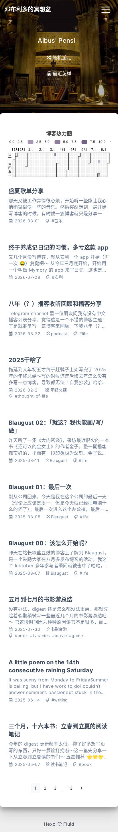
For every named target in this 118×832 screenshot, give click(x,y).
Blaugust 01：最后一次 (40, 487)
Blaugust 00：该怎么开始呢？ (49, 543)
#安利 (57, 277)
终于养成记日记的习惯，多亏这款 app (59, 247)
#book (21, 635)
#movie (59, 635)
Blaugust (58, 460)
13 (70, 788)
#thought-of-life (31, 396)
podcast (59, 333)
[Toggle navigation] (105, 9)
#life (83, 333)
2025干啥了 (25, 360)
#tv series (40, 635)
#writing (60, 699)
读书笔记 (59, 764)
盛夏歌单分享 (26, 191)
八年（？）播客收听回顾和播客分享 (55, 304)
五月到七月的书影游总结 (41, 599)
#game (76, 635)
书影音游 (59, 629)
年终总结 (58, 390)
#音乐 (57, 220)
